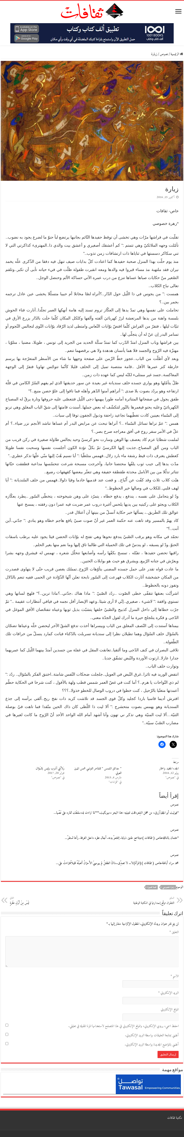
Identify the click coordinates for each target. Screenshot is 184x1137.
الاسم (175, 976)
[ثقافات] (92, 9)
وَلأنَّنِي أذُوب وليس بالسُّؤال (50, 768)
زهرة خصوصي (168, 887)
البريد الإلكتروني (168, 993)
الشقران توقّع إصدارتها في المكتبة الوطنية (153, 901)
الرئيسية (175, 54)
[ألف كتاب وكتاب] (92, 33)
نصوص (164, 54)
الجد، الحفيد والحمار (169, 768)
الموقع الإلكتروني (170, 1010)
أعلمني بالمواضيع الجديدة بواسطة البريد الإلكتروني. (152, 1045)
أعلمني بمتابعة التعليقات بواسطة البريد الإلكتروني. (152, 1035)
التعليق (174, 932)
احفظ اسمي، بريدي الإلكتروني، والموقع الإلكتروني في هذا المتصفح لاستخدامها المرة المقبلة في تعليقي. (123, 1026)
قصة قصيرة (151, 887)
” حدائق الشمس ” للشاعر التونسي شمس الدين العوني (97, 771)
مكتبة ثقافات (174, 1118)
